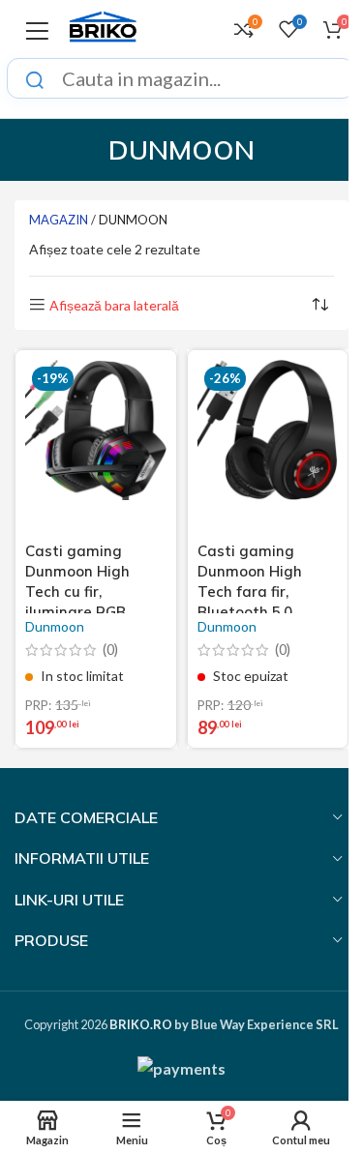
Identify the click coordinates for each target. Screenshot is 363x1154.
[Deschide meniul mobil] (37, 29)
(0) (110, 650)
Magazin (58, 219)
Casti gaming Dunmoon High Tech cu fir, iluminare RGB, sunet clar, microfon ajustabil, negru (91, 612)
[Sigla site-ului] (103, 26)
